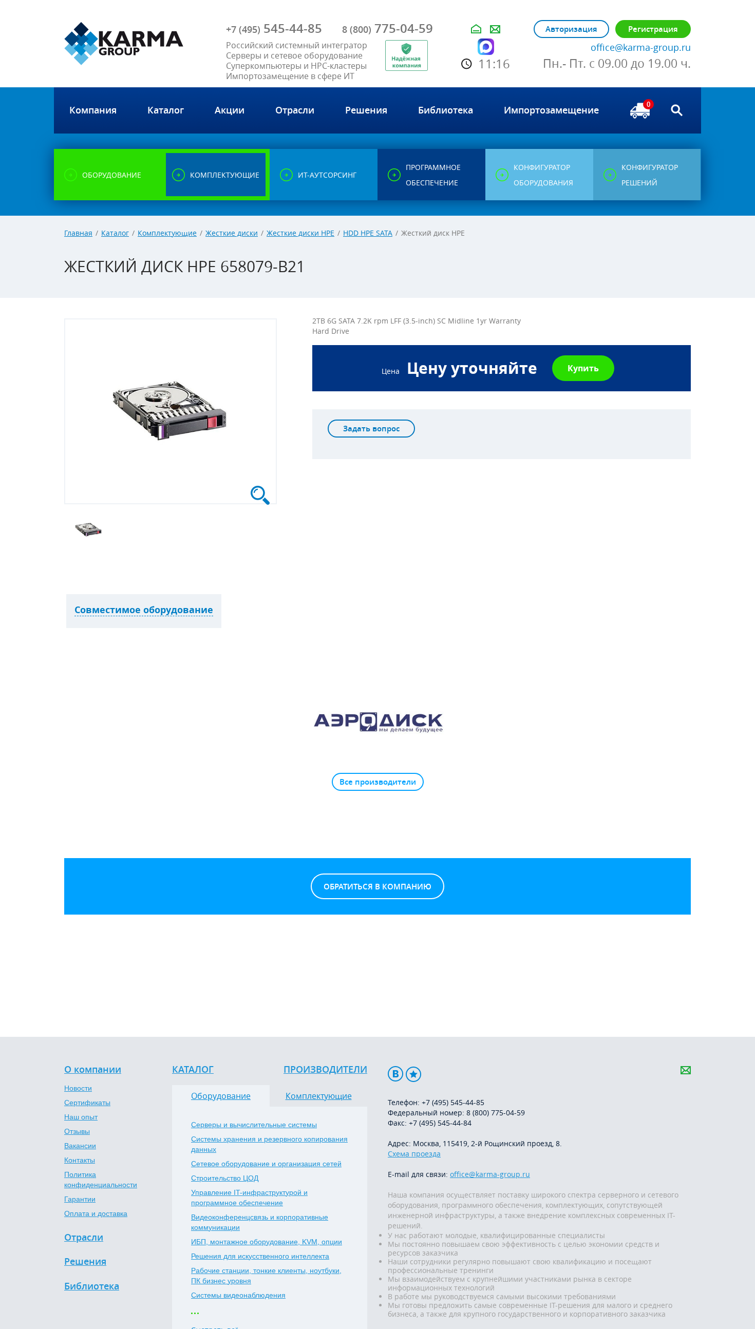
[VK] (395, 1074)
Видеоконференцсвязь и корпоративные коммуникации (259, 1222)
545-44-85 (274, 28)
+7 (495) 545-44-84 (440, 1123)
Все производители (377, 781)
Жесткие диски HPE (300, 233)
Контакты (79, 1160)
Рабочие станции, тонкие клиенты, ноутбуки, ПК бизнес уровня (266, 1275)
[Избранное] (413, 1074)
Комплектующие (167, 233)
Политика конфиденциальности (100, 1179)
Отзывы (77, 1131)
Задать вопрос (371, 428)
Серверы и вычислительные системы (254, 1125)
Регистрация (653, 29)
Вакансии (80, 1146)
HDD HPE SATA (367, 233)
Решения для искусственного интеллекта (260, 1256)
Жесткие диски (231, 233)
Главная (78, 233)
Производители (325, 1069)
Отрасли (83, 1237)
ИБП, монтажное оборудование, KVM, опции (266, 1242)
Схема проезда (414, 1154)
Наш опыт (81, 1117)
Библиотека (91, 1286)
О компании (92, 1069)
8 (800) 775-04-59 (495, 1112)
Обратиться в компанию (377, 886)
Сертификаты (87, 1102)
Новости (78, 1088)
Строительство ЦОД (224, 1178)
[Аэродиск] (377, 721)
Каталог (115, 233)
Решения (85, 1261)
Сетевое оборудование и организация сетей (266, 1164)
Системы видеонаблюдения (238, 1295)
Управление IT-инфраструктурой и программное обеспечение (249, 1197)
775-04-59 (387, 28)
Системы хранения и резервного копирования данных (269, 1144)
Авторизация (571, 29)
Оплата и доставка (95, 1213)
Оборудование (221, 1096)
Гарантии (80, 1199)
